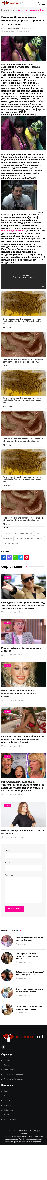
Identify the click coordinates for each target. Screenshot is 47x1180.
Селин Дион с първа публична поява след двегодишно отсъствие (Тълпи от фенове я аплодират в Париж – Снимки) (23, 605)
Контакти (7, 1065)
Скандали (7, 1105)
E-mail (7, 863)
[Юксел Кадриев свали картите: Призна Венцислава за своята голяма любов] (7, 992)
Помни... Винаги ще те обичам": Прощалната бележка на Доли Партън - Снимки (21, 694)
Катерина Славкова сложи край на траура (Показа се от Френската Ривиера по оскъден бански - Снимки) (22, 739)
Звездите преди (10, 1119)
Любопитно (8, 1110)
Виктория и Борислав (11, 544)
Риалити (7, 1115)
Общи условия (9, 1070)
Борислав (6, 533)
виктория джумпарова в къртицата (29, 538)
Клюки (12, 10)
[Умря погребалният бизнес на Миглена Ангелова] (23, 631)
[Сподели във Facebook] (3, 557)
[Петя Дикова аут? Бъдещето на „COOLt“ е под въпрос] (23, 814)
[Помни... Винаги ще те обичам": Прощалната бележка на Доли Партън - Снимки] (23, 674)
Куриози (7, 1101)
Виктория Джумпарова (23, 533)
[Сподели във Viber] (9, 557)
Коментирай (14, 909)
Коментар (9, 875)
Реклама (7, 1060)
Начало (4, 10)
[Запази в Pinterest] (26, 557)
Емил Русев (7, 538)
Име (7, 850)
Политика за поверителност (15, 1074)
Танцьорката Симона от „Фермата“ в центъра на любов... (27, 956)
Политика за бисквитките (14, 1079)
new (37, 533)
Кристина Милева (11, 28)
